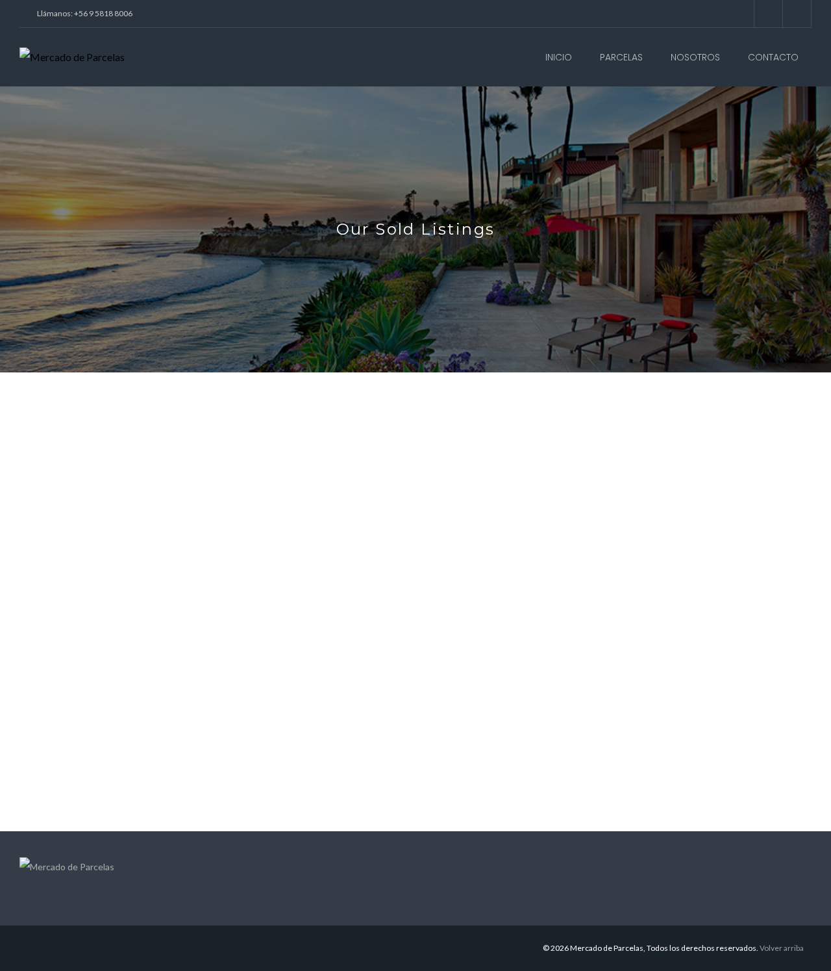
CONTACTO (773, 57)
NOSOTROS (695, 57)
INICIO (558, 57)
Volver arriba (782, 948)
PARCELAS (621, 57)
